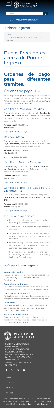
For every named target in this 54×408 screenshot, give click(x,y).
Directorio (10, 382)
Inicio (8, 35)
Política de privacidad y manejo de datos (29, 404)
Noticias (9, 387)
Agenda (9, 393)
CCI (37, 401)
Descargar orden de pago (16, 131)
